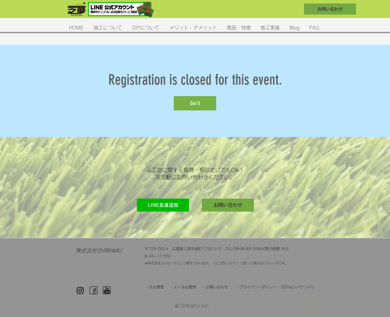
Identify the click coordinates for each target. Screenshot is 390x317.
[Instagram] (80, 290)
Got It (195, 103)
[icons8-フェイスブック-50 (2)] (93, 290)
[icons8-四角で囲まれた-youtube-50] (106, 290)
